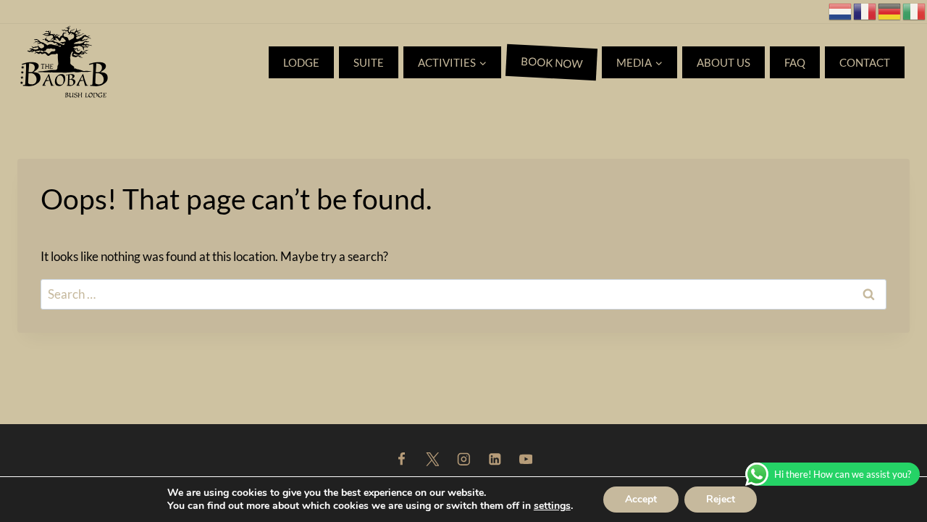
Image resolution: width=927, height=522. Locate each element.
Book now (552, 62)
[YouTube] (525, 459)
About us (723, 62)
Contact (864, 62)
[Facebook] (400, 459)
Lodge (301, 62)
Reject (720, 499)
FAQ (794, 62)
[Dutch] (841, 9)
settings (552, 506)
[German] (890, 9)
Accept (641, 499)
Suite (368, 62)
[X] (432, 459)
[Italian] (914, 9)
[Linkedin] (494, 459)
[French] (865, 9)
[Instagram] (463, 459)
